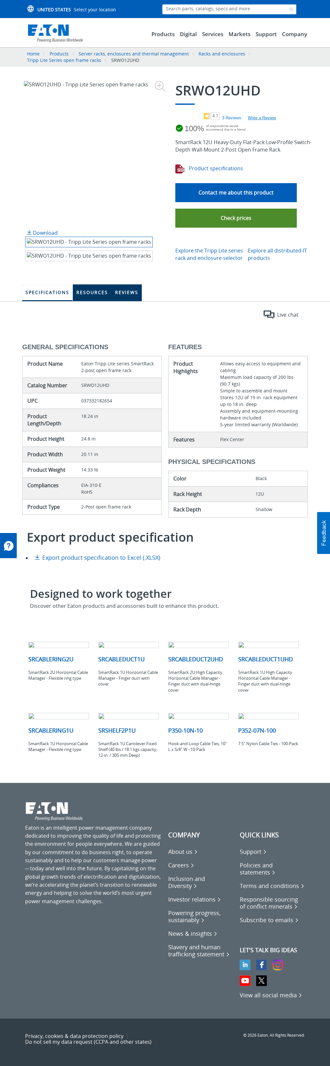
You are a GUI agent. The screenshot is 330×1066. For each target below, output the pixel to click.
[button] (236, 218)
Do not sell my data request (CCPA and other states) (88, 1041)
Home (33, 54)
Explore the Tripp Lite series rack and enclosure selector (209, 254)
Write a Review (262, 117)
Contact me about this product (236, 192)
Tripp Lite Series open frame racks (64, 60)
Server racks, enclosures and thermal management (134, 54)
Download (45, 232)
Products (59, 54)
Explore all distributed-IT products (277, 254)
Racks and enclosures (222, 54)
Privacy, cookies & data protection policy (74, 1036)
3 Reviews (231, 117)
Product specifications (215, 168)
